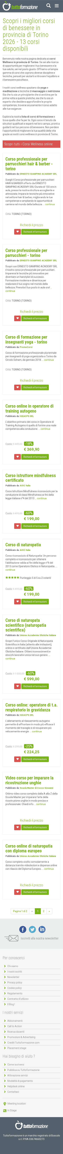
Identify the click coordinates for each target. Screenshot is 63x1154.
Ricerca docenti (15, 1031)
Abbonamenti (15, 1020)
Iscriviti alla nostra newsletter (39, 938)
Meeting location (16, 1103)
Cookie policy (14, 988)
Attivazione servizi (17, 1075)
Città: (8, 214)
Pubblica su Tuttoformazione (23, 1070)
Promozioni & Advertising (21, 1037)
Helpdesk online (16, 1086)
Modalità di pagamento (20, 1081)
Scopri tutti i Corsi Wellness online (28, 144)
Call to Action (14, 1026)
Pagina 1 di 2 (20, 911)
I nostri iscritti (14, 971)
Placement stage (16, 1048)
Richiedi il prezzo (31, 225)
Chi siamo (12, 966)
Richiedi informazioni (35, 231)
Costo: (8, 444)
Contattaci (13, 1091)
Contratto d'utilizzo (18, 998)
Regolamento (14, 993)
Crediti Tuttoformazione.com (23, 1042)
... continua (49, 204)
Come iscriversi (15, 1064)
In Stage (12, 1110)
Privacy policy (14, 982)
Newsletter (13, 977)
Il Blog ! (11, 1004)
